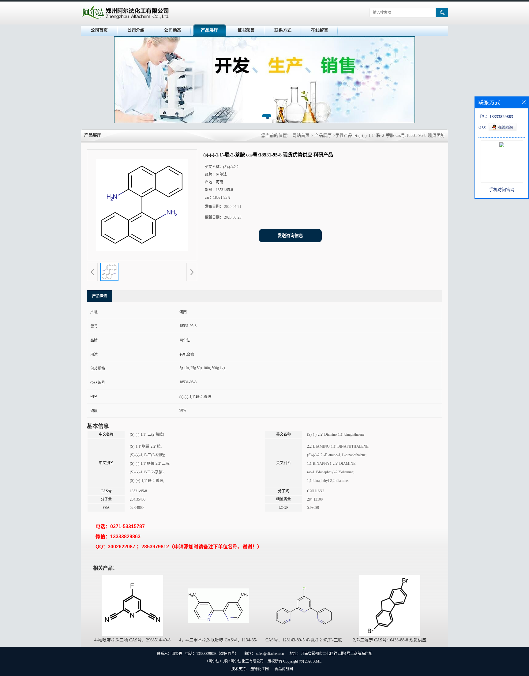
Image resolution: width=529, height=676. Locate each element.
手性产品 (343, 135)
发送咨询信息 (290, 235)
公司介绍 (135, 30)
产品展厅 (209, 30)
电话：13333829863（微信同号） (211, 654)
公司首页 (99, 30)
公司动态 (172, 30)
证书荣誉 (246, 30)
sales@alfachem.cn (270, 654)
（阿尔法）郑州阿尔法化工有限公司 (234, 661)
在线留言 (319, 30)
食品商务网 (284, 669)
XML (317, 661)
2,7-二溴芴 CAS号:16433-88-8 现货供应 (389, 640)
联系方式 (282, 30)
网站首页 (301, 135)
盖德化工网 (259, 669)
